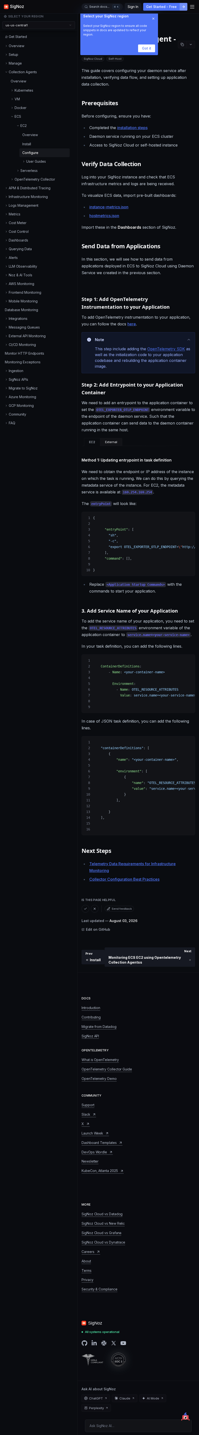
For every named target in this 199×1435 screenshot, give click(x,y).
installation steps (132, 127)
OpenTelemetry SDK (166, 348)
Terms (86, 1270)
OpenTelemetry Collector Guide (107, 1069)
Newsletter (90, 1161)
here (131, 324)
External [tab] (111, 442)
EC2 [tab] (92, 442)
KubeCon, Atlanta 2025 (100, 1171)
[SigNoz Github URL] (84, 1343)
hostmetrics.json (104, 215)
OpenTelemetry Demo (99, 1078)
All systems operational (102, 1331)
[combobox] (38, 25)
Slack (86, 1114)
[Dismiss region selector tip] (153, 18)
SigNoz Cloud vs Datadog (102, 1214)
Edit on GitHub (98, 929)
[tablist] (103, 442)
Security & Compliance (99, 1289)
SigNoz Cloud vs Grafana (101, 1233)
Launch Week (92, 1133)
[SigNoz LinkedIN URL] (94, 1343)
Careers (88, 1252)
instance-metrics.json (108, 207)
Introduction (91, 1008)
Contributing (91, 1017)
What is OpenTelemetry (100, 1060)
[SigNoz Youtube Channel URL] (123, 1343)
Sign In (133, 7)
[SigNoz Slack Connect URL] (104, 1343)
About (86, 1261)
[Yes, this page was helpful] (85, 909)
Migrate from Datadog (99, 1027)
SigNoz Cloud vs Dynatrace (103, 1242)
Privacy (87, 1280)
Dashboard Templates (99, 1143)
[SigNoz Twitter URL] (113, 1343)
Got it (146, 48)
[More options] (191, 44)
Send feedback (122, 908)
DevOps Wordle (94, 1152)
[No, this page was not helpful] (95, 909)
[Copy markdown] (182, 44)
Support (88, 1105)
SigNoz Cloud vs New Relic (103, 1223)
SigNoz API (90, 1036)
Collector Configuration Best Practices (124, 879)
